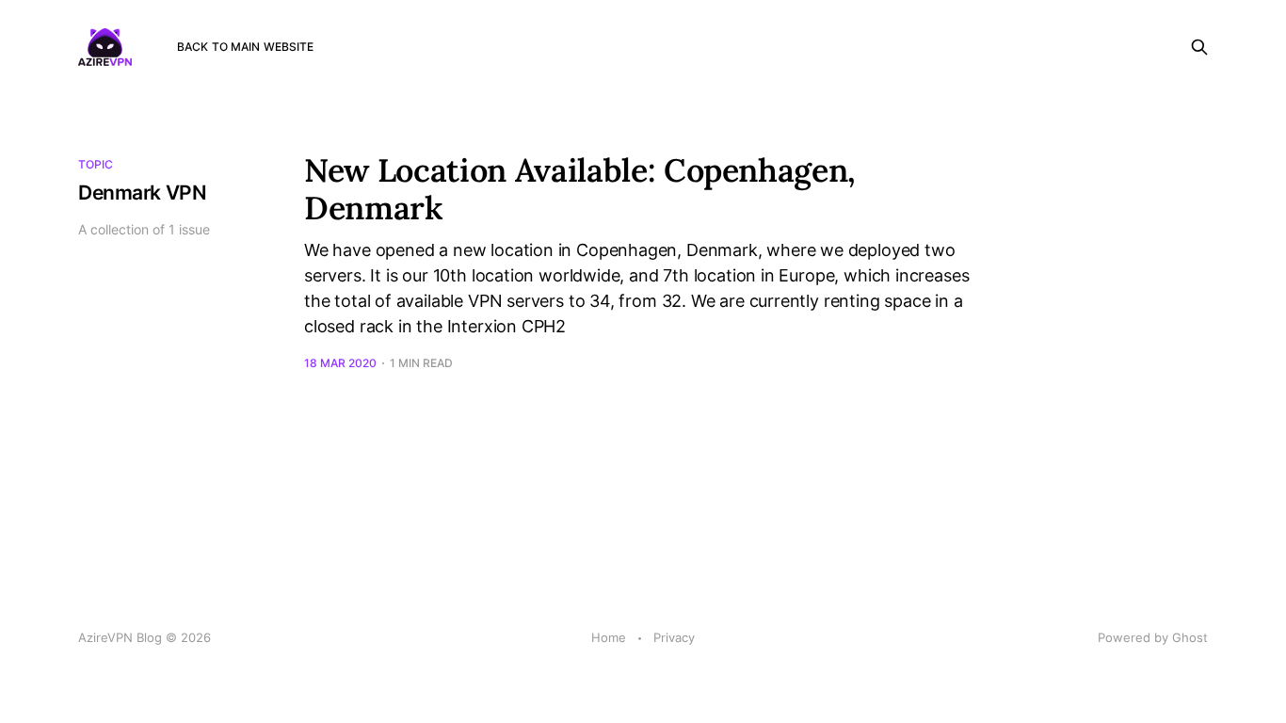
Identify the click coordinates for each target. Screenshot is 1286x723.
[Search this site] (1199, 47)
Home (608, 637)
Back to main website (245, 47)
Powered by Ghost (1153, 637)
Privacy (674, 637)
